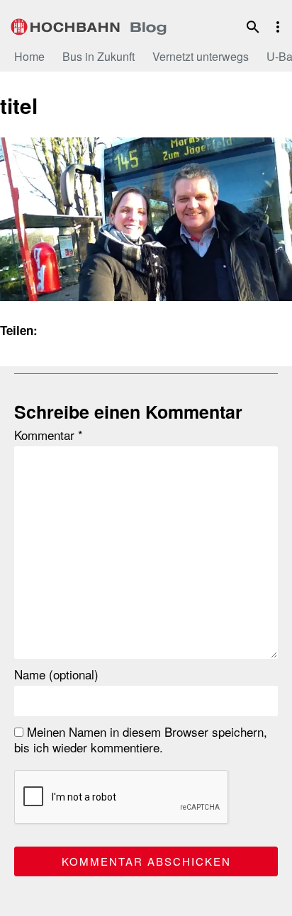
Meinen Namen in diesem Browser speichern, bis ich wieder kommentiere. (140, 739)
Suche (253, 27)
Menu (278, 27)
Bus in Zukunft (98, 56)
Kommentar (48, 435)
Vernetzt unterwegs (200, 56)
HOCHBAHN (89, 24)
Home (29, 56)
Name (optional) (56, 674)
